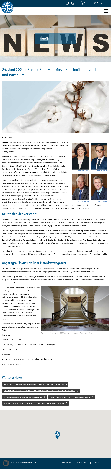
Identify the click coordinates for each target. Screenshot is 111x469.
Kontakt (97, 462)
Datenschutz (82, 462)
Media (96, 3)
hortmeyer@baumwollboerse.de (39, 359)
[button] (6, 463)
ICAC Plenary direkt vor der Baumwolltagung (70, 397)
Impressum (66, 462)
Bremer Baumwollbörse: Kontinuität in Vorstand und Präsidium (21, 327)
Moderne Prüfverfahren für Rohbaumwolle (23, 397)
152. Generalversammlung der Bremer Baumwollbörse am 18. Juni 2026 (34, 384)
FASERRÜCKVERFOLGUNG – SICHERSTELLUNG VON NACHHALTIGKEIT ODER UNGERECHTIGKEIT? (39, 391)
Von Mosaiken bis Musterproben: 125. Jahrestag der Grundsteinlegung (34, 403)
